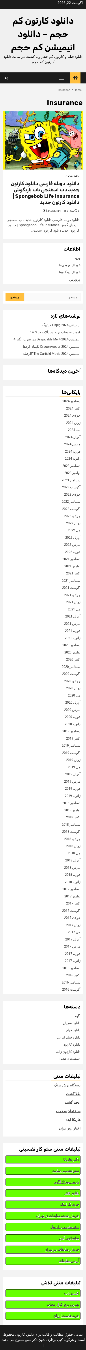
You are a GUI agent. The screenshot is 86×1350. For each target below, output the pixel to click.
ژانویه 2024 (72, 459)
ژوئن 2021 (73, 602)
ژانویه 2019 (72, 796)
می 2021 (74, 609)
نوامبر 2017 (72, 896)
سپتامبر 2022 (71, 502)
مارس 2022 (72, 545)
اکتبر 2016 (73, 975)
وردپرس (74, 279)
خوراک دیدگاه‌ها (69, 272)
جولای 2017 (72, 918)
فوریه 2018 (72, 875)
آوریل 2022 (72, 538)
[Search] (6, 78)
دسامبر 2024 (71, 401)
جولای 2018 (72, 839)
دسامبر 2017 (71, 889)
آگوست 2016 (71, 989)
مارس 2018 (72, 868)
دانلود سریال (71, 1023)
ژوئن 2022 (73, 523)
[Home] (75, 78)
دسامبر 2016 (71, 968)
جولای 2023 (72, 495)
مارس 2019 (72, 782)
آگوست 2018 (71, 832)
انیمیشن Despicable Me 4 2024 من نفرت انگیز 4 (46, 339)
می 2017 (74, 932)
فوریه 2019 (72, 789)
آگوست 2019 (71, 753)
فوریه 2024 (72, 451)
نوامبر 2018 (72, 810)
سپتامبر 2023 (71, 480)
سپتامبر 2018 (71, 825)
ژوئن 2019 (73, 760)
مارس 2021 (72, 624)
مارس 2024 (72, 444)
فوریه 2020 (72, 717)
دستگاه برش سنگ (67, 1085)
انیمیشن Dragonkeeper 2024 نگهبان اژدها (51, 347)
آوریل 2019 (72, 774)
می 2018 (74, 853)
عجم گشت (72, 1102)
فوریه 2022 (72, 552)
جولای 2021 (72, 595)
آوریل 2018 (72, 860)
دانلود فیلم (73, 1030)
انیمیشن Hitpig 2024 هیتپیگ (61, 325)
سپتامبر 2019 (71, 746)
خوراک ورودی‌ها (69, 265)
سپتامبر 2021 (71, 581)
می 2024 (74, 430)
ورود (77, 258)
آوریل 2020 (72, 702)
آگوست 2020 (71, 674)
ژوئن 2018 (73, 846)
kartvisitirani (53, 210)
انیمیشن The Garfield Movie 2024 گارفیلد (51, 354)
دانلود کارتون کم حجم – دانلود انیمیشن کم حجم (43, 34)
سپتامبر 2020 (71, 667)
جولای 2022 (72, 516)
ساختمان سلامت (68, 1111)
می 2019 (74, 767)
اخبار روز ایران (69, 1128)
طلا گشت (73, 1094)
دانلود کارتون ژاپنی (67, 1052)
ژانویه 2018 (72, 882)
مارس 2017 (72, 946)
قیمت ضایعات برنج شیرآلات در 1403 (55, 332)
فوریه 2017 (72, 954)
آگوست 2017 (71, 911)
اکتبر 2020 (73, 659)
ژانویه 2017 (72, 961)
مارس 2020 (72, 710)
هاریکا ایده (73, 1120)
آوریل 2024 (72, 437)
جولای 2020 (72, 681)
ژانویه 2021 (72, 638)
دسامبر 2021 (71, 559)
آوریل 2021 (72, 616)
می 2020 (74, 695)
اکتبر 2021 (73, 573)
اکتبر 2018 (73, 817)
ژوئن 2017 (73, 925)
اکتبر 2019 (73, 738)
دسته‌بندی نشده (69, 1059)
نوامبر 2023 (72, 473)
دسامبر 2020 (71, 645)
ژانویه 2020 (72, 724)
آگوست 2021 (71, 588)
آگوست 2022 (71, 509)
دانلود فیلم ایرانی (68, 1037)
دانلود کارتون (72, 175)
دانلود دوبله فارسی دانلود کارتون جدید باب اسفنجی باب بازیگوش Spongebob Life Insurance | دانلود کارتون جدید (45, 193)
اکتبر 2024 (73, 408)
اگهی (77, 1016)
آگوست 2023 (71, 487)
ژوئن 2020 (73, 688)
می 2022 (74, 530)
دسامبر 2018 (71, 803)
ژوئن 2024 (73, 423)
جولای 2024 (72, 415)
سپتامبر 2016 (71, 982)
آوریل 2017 (72, 939)
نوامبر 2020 (72, 652)
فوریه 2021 (72, 631)
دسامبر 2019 (71, 731)
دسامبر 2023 (71, 466)
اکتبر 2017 (73, 903)
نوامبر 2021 (72, 566)
